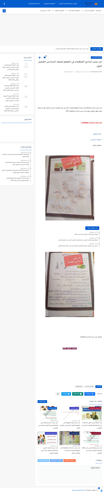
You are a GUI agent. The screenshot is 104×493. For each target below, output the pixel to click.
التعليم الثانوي (59, 10)
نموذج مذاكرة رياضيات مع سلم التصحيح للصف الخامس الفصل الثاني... (17, 163)
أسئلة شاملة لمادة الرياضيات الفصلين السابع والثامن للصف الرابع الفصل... (15, 171)
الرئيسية (98, 10)
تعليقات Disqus (43, 460)
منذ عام (15, 94)
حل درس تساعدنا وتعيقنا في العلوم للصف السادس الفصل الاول (70, 450)
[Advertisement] (52, 30)
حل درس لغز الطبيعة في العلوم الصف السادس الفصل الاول (70, 425)
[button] (89, 394)
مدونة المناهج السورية (78, 490)
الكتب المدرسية (45, 10)
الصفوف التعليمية (49, 3)
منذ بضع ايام (97, 420)
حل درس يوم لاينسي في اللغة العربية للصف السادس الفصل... (92, 450)
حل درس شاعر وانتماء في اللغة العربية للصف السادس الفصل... (48, 425)
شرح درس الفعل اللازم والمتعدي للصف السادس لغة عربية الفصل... (77, 246)
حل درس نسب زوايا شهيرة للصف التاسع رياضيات (72, 49)
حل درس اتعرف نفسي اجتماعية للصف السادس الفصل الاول (49, 450)
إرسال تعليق (95, 468)
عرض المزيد (42, 401)
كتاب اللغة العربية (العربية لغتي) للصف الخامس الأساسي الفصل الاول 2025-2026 (11, 98)
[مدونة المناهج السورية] (91, 4)
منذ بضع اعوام (92, 232)
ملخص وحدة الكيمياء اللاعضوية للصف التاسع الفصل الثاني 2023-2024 (17, 179)
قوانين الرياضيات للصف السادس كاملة (86, 234)
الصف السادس (96, 57)
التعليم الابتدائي (89, 10)
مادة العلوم (97, 134)
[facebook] (4, 3)
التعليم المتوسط (74, 10)
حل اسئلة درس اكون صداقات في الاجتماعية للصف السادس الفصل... (92, 425)
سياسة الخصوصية (34, 3)
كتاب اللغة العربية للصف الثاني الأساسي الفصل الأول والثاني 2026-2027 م (10, 67)
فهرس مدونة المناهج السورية (68, 3)
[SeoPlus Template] (101, 490)
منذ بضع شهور (13, 83)
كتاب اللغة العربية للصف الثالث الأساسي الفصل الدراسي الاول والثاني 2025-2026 (11, 88)
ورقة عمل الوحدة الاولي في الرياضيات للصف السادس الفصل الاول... (77, 240)
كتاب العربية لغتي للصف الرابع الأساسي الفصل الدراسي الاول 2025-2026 (11, 109)
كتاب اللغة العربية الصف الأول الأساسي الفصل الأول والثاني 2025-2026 (10, 78)
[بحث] (4, 10)
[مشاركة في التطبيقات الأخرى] (57, 394)
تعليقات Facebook (56, 460)
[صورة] (25, 66)
